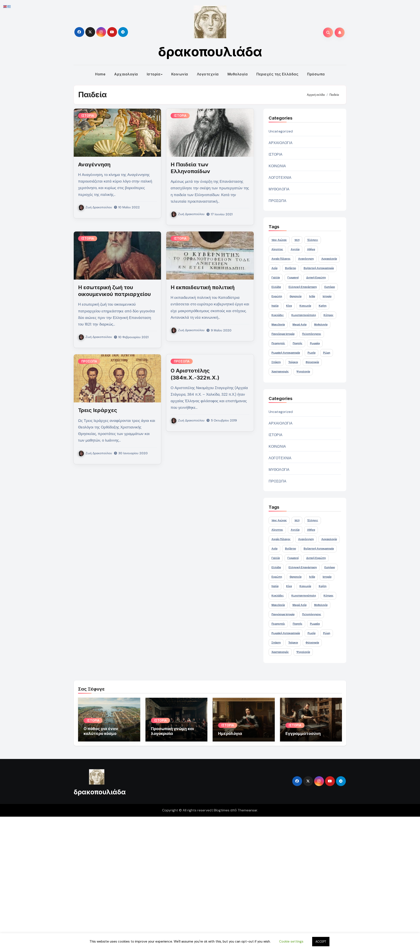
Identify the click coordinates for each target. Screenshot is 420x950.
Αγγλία (295, 249)
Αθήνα (311, 249)
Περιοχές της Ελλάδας (277, 74)
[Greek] (9, 6)
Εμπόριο (329, 287)
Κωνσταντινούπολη (303, 315)
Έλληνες (312, 240)
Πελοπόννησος (311, 334)
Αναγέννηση (94, 164)
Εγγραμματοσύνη (303, 733)
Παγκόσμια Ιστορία (282, 334)
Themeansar (247, 810)
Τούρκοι (293, 362)
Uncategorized (281, 131)
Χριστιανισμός (280, 371)
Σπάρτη (276, 362)
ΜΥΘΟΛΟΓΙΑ (279, 189)
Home (100, 74)
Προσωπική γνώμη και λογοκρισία (172, 731)
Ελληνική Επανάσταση (303, 287)
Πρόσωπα (316, 74)
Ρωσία (311, 353)
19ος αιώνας (279, 240)
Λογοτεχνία (208, 74)
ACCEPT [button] (320, 941)
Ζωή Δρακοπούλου (99, 207)
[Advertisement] (132, 882)
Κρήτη (322, 306)
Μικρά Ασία (299, 324)
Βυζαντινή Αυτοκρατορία (319, 268)
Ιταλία (274, 306)
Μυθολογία (238, 74)
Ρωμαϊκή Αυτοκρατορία (285, 353)
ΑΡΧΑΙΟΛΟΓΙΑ (280, 143)
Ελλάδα (276, 287)
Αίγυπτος (277, 249)
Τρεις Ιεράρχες (97, 410)
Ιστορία (154, 74)
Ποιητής (297, 343)
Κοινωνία (179, 74)
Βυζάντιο (290, 268)
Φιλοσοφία (312, 362)
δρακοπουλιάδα (210, 51)
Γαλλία (275, 277)
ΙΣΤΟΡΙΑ (87, 115)
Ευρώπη (276, 296)
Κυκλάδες (277, 315)
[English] (5, 6)
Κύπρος (328, 315)
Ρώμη (326, 353)
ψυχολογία (303, 371)
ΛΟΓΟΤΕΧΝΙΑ (280, 177)
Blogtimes (221, 810)
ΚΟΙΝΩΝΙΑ (277, 166)
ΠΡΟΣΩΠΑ (89, 361)
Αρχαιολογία (126, 74)
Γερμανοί (293, 277)
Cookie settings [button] (291, 941)
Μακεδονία (278, 324)
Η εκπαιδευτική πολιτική (202, 287)
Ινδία (312, 296)
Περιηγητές (278, 343)
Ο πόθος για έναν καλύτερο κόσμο (101, 731)
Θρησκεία (295, 296)
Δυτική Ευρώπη (316, 277)
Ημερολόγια (230, 733)
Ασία (274, 268)
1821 (296, 240)
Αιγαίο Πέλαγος (280, 259)
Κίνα (289, 306)
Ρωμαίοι (315, 343)
